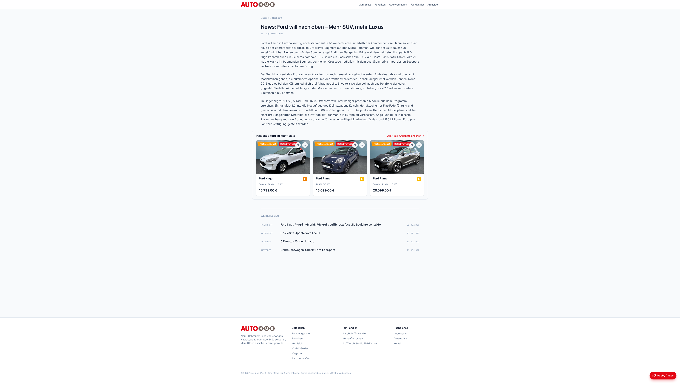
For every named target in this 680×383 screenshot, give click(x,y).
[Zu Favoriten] (305, 145)
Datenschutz (401, 338)
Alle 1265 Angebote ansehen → (405, 135)
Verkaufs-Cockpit (353, 338)
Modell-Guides (300, 348)
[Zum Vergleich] (298, 145)
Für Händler (417, 4)
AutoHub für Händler (355, 333)
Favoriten (380, 4)
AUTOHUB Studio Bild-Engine (360, 343)
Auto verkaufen (398, 4)
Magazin (265, 17)
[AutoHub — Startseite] (258, 4)
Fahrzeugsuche (301, 333)
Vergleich (297, 343)
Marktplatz (364, 4)
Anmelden (433, 4)
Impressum (400, 333)
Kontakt (398, 343)
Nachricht (277, 17)
